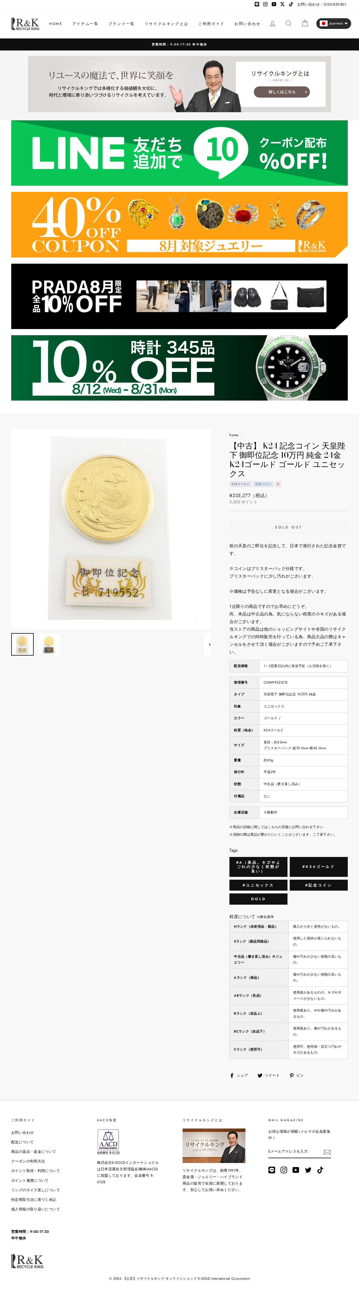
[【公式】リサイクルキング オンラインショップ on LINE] (271, 1170)
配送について (22, 1142)
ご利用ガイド (211, 23)
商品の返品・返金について (33, 1151)
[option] (111, 529)
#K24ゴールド (318, 866)
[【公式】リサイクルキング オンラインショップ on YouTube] (296, 1170)
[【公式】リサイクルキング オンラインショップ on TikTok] (320, 1170)
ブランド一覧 (122, 23)
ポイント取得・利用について (35, 1170)
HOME (55, 23)
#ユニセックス (258, 885)
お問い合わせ (247, 23)
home (234, 435)
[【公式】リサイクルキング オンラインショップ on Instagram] (283, 1170)
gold (258, 899)
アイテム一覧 (85, 23)
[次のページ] (207, 644)
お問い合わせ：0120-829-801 (321, 4)
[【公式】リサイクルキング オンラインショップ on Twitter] (308, 1170)
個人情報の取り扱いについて (35, 1209)
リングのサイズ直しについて (35, 1190)
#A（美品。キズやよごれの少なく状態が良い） (258, 867)
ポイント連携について (30, 1180)
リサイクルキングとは (166, 23)
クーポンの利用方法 (28, 1161)
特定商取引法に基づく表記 (33, 1199)
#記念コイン (318, 885)
